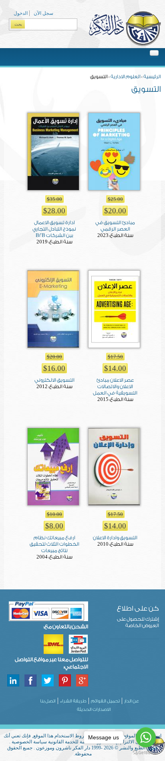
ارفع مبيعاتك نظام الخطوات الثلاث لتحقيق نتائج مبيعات (54, 544)
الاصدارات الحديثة (94, 709)
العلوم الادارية (126, 76)
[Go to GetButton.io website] (146, 752)
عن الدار (131, 701)
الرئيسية (152, 76)
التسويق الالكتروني (54, 380)
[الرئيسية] (125, 45)
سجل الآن (43, 13)
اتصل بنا (48, 701)
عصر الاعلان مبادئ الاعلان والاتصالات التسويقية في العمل (115, 386)
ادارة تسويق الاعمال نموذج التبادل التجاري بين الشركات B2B (54, 229)
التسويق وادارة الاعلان (115, 537)
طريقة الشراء (73, 701)
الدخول (21, 13)
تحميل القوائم (105, 701)
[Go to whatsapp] (146, 737)
